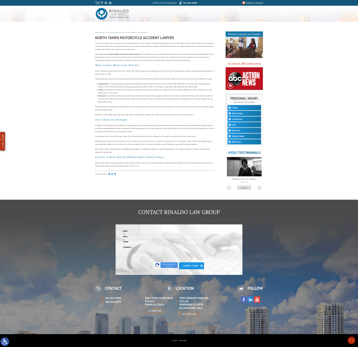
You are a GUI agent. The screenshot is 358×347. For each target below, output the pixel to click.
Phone (125, 242)
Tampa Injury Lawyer (100, 32)
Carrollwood (237, 119)
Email (125, 236)
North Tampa (237, 113)
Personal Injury (214, 13)
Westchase (236, 142)
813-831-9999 (190, 3)
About (189, 13)
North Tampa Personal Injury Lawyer (116, 32)
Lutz (234, 125)
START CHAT (342, 328)
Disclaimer (182, 340)
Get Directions (155, 311)
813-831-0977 (113, 301)
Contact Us (257, 13)
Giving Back (200, 13)
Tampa (235, 107)
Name (125, 231)
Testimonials (228, 13)
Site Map (174, 340)
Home (181, 13)
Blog (247, 13)
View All (244, 188)
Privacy (167, 266)
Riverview (236, 130)
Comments (127, 247)
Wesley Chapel (238, 136)
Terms (171, 266)
